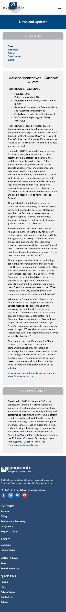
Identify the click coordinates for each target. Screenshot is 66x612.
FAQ (3, 586)
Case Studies (14, 56)
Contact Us (7, 597)
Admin (4, 602)
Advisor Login (8, 592)
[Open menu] (59, 7)
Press (10, 46)
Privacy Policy (8, 549)
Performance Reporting (13, 521)
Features (5, 511)
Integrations (7, 526)
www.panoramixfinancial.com (23, 445)
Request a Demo (9, 531)
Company (6, 544)
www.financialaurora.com (21, 376)
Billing (4, 516)
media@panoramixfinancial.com (31, 490)
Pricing (4, 581)
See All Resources (10, 568)
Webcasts (13, 49)
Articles (11, 52)
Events (11, 59)
